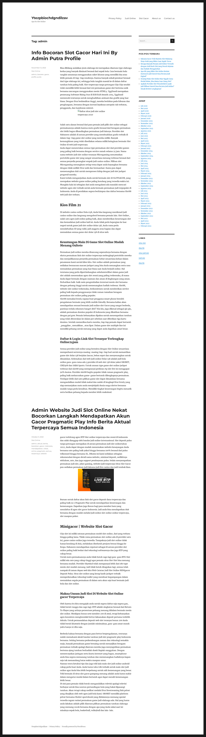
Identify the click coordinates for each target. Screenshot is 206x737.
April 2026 (145, 111)
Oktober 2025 (146, 126)
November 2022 (147, 211)
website (44, 454)
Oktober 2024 (146, 153)
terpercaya (35, 454)
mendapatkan (37, 449)
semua (48, 451)
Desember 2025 (147, 121)
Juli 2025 (144, 133)
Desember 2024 (147, 151)
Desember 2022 (147, 208)
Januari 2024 (145, 176)
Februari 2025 (146, 146)
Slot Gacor (144, 18)
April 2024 (145, 168)
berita (45, 444)
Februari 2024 (146, 173)
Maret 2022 (145, 223)
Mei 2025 (144, 138)
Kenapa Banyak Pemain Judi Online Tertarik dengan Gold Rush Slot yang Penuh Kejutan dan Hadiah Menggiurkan (157, 66)
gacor (46, 74)
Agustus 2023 (146, 188)
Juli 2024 (144, 161)
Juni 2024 (144, 163)
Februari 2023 (146, 203)
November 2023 (147, 181)
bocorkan (35, 446)
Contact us (169, 18)
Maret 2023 (145, 201)
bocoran (40, 74)
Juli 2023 (144, 191)
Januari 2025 (145, 148)
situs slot (142, 243)
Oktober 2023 (146, 183)
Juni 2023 (144, 193)
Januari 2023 (145, 206)
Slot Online (35, 71)
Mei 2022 (144, 218)
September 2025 (147, 128)
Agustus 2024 (146, 158)
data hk (141, 248)
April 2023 (144, 198)
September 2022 (147, 216)
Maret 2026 (145, 113)
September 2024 (147, 156)
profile (33, 77)
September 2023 (147, 186)
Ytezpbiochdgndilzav (49, 18)
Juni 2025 (144, 136)
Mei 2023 (144, 196)
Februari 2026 (146, 116)
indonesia (48, 446)
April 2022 (145, 221)
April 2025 (145, 141)
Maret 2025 (145, 143)
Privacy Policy (115, 18)
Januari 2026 (145, 118)
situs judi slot (144, 253)
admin (34, 74)
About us (156, 18)
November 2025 (147, 123)
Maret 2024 (145, 171)
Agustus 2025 (146, 131)
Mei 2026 (144, 108)
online (33, 451)
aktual (39, 444)
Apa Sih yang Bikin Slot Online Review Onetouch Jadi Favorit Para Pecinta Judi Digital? (155, 73)
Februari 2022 (146, 226)
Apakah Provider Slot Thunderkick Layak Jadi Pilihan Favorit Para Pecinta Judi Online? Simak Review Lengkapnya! (157, 86)
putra (39, 77)
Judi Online (130, 18)
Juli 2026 (144, 106)
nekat (46, 449)
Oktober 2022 (146, 213)
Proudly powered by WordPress (74, 727)
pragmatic (41, 451)
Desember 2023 (146, 178)
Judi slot (142, 258)
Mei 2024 (144, 166)
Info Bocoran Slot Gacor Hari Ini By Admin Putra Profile (74, 55)
